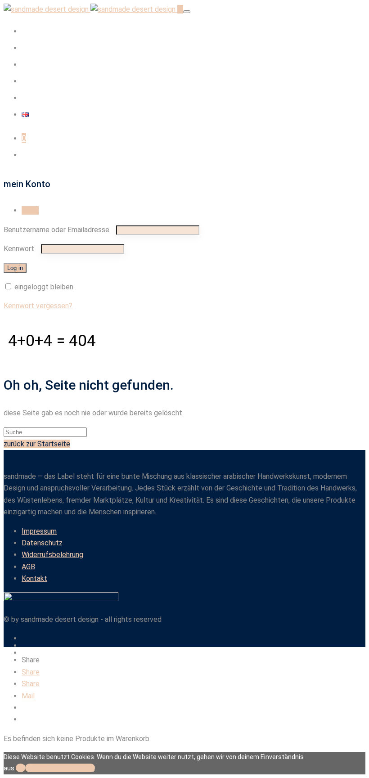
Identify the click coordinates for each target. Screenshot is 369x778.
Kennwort (21, 248)
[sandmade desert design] (90, 9)
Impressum (39, 531)
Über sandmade (50, 64)
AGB (28, 566)
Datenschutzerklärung (60, 768)
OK (20, 768)
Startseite (40, 31)
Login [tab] (30, 210)
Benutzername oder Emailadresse (59, 229)
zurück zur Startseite (37, 444)
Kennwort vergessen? (38, 305)
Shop (31, 47)
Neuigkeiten (43, 80)
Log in (15, 268)
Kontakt (36, 97)
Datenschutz (42, 543)
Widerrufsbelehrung (52, 554)
